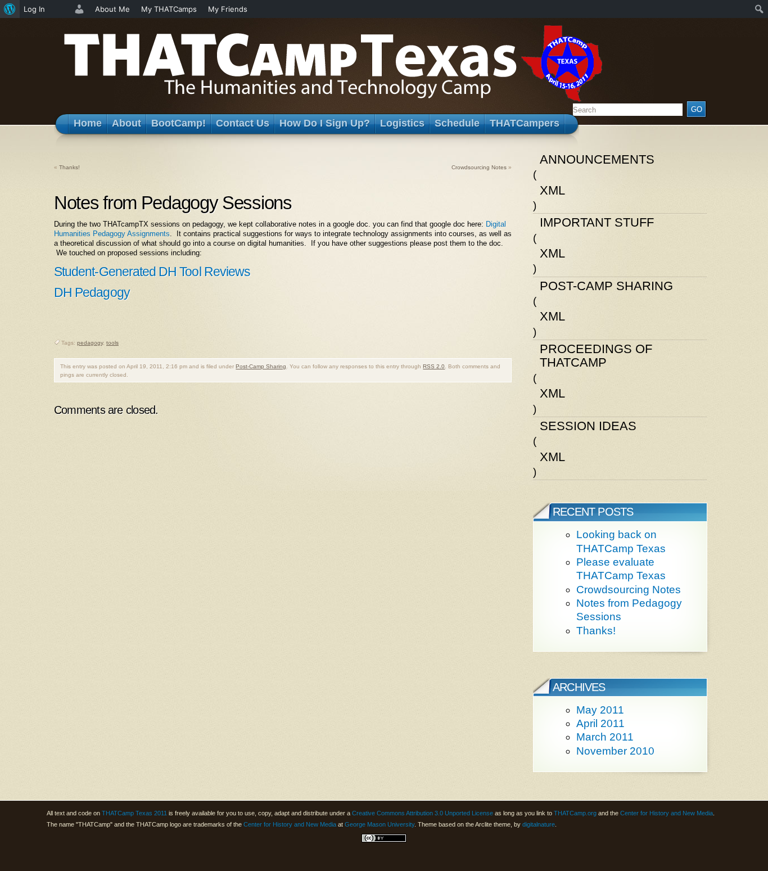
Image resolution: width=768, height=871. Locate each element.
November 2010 (615, 751)
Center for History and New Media (666, 813)
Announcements (597, 159)
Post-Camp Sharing (261, 366)
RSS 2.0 (434, 366)
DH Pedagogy (92, 292)
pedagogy (90, 343)
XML (552, 190)
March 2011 (605, 737)
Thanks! (69, 167)
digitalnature (538, 824)
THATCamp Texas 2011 (134, 813)
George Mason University (379, 824)
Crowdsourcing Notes (479, 167)
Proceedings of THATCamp (596, 355)
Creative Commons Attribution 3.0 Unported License (422, 813)
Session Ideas (588, 426)
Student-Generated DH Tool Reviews (152, 271)
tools (112, 343)
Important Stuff (597, 222)
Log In (34, 8)
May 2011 (600, 710)
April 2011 (600, 723)
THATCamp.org (575, 813)
